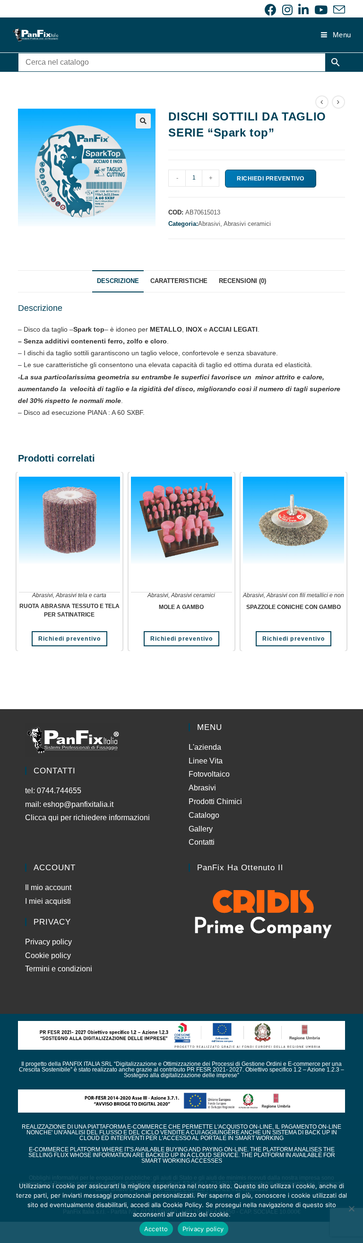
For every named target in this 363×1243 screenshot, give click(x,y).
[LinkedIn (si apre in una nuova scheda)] (303, 10)
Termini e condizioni (58, 969)
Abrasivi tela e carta (81, 595)
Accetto (156, 1229)
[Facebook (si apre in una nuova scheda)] (270, 10)
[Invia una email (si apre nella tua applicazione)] (337, 10)
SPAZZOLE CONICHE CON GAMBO (293, 607)
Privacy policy (48, 942)
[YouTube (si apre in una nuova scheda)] (320, 10)
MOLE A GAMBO (181, 607)
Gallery (201, 829)
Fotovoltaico (209, 774)
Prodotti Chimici (215, 801)
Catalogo (204, 815)
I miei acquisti (48, 901)
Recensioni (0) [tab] (242, 281)
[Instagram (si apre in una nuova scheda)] (287, 10)
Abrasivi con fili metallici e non (305, 595)
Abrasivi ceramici (247, 223)
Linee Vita (206, 761)
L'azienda (205, 747)
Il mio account (48, 887)
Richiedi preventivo (270, 178)
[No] (351, 1208)
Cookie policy (48, 956)
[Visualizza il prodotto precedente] (321, 102)
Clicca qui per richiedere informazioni (88, 818)
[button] (143, 121)
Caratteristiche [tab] (178, 281)
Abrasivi (42, 595)
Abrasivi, (211, 223)
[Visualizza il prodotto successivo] (338, 102)
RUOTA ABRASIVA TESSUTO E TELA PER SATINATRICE (69, 610)
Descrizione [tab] (118, 281)
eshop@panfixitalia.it (78, 804)
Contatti (202, 842)
